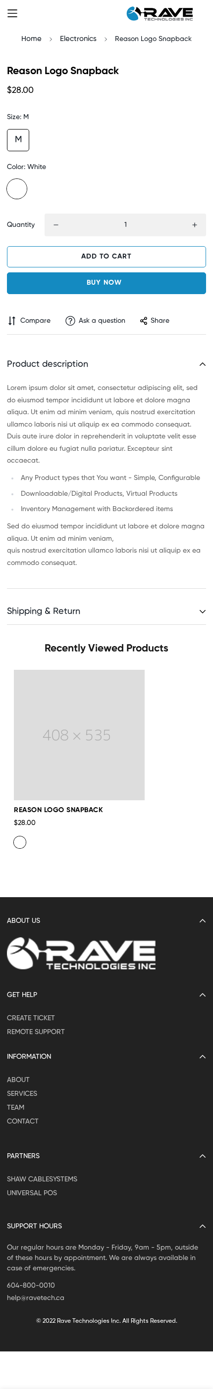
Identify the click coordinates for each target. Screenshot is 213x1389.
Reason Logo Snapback (58, 810)
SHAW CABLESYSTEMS (42, 1179)
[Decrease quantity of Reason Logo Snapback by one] (56, 225)
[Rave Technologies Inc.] (160, 13)
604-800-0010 (31, 1285)
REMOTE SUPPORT (36, 1032)
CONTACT (23, 1121)
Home (31, 39)
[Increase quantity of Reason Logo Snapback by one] (194, 225)
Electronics (78, 39)
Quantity (21, 224)
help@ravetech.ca (35, 1298)
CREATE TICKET (31, 1018)
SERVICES (22, 1093)
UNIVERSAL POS (32, 1193)
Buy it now (106, 283)
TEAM (15, 1107)
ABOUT (18, 1080)
